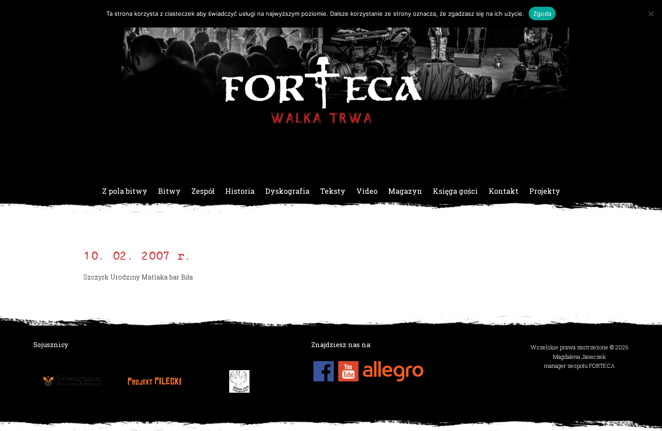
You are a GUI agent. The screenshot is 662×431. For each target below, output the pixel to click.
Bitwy (169, 191)
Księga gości (455, 191)
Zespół (202, 191)
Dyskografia (287, 191)
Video (366, 191)
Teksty (332, 191)
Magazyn (405, 191)
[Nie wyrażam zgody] (650, 13)
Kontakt (503, 191)
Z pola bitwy (124, 191)
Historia (239, 191)
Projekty (544, 191)
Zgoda (542, 13)
